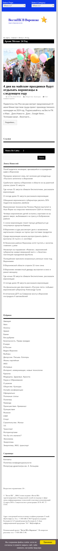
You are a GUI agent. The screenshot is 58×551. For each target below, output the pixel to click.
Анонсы (6, 328)
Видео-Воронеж (10, 351)
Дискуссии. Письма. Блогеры (16, 357)
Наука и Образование (13, 380)
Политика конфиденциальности (17, 463)
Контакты (7, 460)
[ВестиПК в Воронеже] (29, 27)
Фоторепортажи (10, 432)
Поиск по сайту (12, 151)
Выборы (7, 354)
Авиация (7, 321)
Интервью (7, 367)
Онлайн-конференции (13, 390)
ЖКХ (5, 364)
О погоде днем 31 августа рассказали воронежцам (25, 196)
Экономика (8, 439)
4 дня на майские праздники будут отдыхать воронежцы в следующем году (28, 90)
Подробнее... (10, 122)
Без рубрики (8, 338)
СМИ (5, 416)
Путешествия (9, 409)
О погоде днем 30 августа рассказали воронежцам (25, 283)
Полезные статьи (10, 396)
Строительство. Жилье (13, 423)
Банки (6, 334)
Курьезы (7, 374)
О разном (7, 383)
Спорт (6, 419)
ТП (4, 426)
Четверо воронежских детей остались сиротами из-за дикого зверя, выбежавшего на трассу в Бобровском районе (27, 216)
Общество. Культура (33, 97)
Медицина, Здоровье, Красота (16, 377)
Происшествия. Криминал (14, 406)
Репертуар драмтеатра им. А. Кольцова (20, 466)
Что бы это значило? (12, 436)
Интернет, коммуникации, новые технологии (23, 370)
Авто (5, 324)
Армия (6, 331)
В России (7, 347)
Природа (7, 403)
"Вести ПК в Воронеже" (29, 530)
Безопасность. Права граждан (16, 341)
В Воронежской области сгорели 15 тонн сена (23, 265)
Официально (9, 393)
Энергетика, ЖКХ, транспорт (16, 445)
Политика (7, 400)
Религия (7, 413)
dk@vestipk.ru (35, 523)
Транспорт (8, 429)
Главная (14, 38)
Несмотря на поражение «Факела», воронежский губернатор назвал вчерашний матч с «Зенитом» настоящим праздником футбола (25, 252)
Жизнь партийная (11, 360)
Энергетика (8, 442)
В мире (6, 344)
